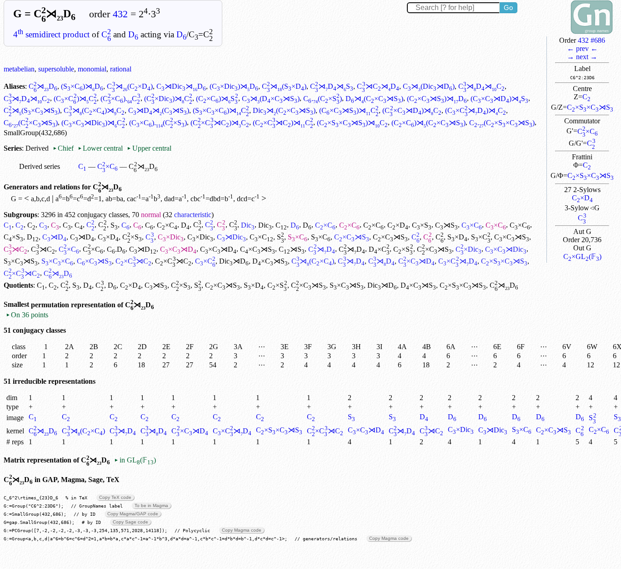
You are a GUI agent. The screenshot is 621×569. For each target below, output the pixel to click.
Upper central (149, 148)
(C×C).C (120, 98)
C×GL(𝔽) (582, 256)
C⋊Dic (231, 237)
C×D (582, 198)
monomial (92, 69)
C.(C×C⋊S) (31, 123)
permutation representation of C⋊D (92, 305)
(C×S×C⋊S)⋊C (352, 123)
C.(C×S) (322, 98)
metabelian (19, 69)
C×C (587, 131)
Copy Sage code (130, 521)
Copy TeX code (115, 497)
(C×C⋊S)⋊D (437, 98)
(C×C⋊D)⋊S (499, 98)
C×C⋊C (133, 261)
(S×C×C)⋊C (221, 110)
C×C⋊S (351, 237)
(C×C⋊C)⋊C (219, 123)
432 (120, 14)
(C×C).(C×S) (158, 123)
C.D (116, 249)
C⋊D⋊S (331, 86)
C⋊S (446, 225)
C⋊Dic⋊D (181, 86)
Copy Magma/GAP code (132, 513)
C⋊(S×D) (284, 86)
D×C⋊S (270, 261)
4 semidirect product (51, 34)
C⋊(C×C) (312, 261)
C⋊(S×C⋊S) (32, 110)
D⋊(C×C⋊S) (374, 98)
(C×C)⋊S (217, 98)
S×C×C (57, 261)
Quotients (18, 285)
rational (120, 69)
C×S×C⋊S (590, 107)
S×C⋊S (21, 261)
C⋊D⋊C (481, 86)
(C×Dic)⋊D (234, 86)
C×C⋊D (178, 249)
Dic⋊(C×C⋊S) (284, 110)
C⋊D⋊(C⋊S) (158, 110)
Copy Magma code (241, 530)
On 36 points (27, 315)
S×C (297, 237)
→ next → (582, 57)
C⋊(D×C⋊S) (271, 98)
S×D (457, 237)
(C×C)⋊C (75, 98)
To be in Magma (151, 505)
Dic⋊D (234, 261)
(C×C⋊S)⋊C (349, 110)
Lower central (100, 148)
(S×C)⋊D (82, 86)
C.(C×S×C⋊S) (502, 123)
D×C (379, 249)
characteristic (192, 214)
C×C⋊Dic (505, 249)
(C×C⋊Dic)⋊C (93, 123)
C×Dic (171, 237)
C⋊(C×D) (129, 86)
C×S (421, 225)
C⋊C (15, 249)
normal (151, 214)
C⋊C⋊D (378, 86)
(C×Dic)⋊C (168, 98)
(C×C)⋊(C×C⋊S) (428, 123)
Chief (64, 148)
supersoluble (56, 69)
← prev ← (582, 48)
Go (508, 7)
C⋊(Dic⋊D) (429, 86)
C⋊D (43, 86)
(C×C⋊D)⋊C (411, 110)
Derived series (39, 166)
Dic (248, 225)
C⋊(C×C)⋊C (94, 110)
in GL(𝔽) (134, 460)
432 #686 (591, 40)
